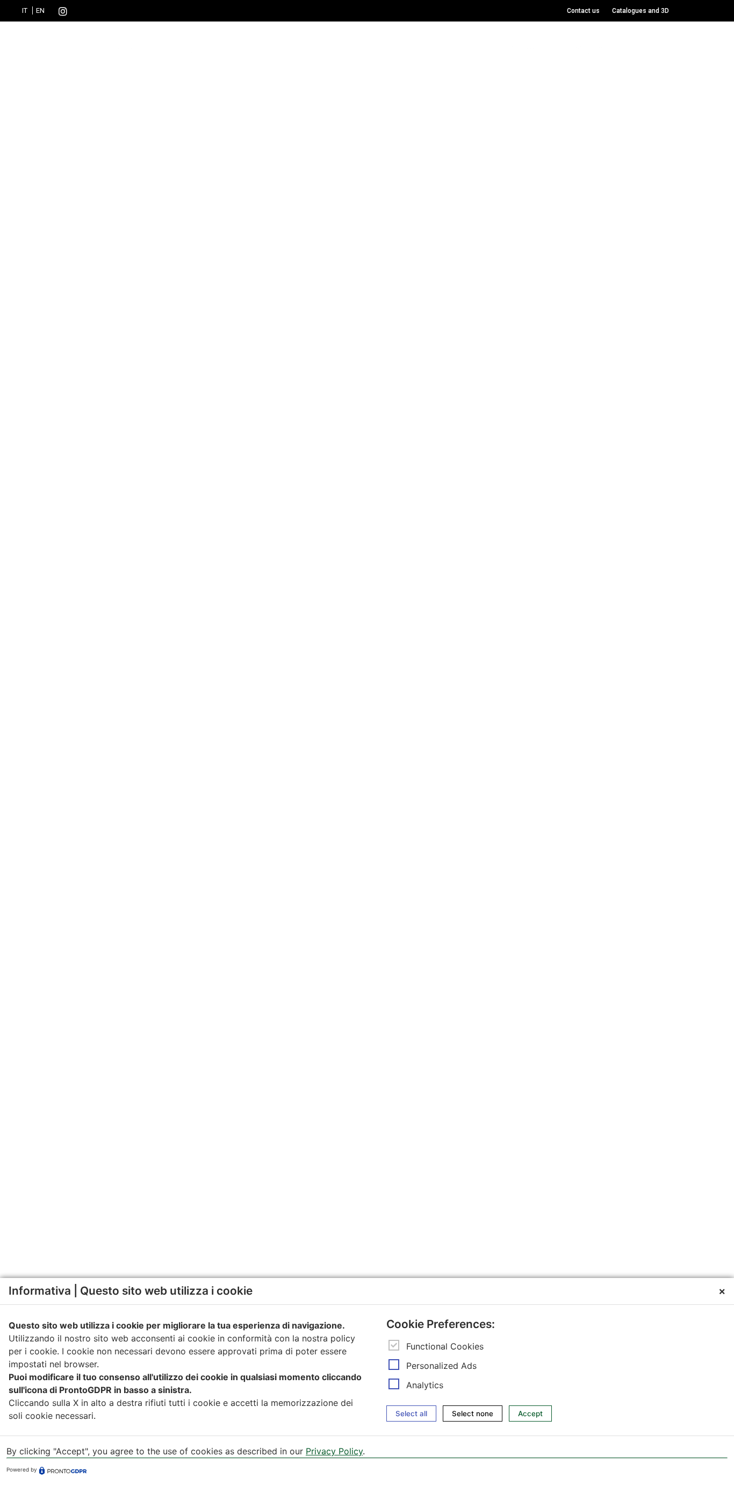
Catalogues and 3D (640, 11)
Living (123, 49)
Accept (530, 1413)
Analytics (424, 1385)
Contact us (583, 11)
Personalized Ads (441, 1365)
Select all (411, 1413)
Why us (588, 49)
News (647, 49)
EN (40, 10)
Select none (472, 1413)
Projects (524, 49)
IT (24, 10)
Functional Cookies (445, 1346)
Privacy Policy (334, 1451)
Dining (180, 49)
